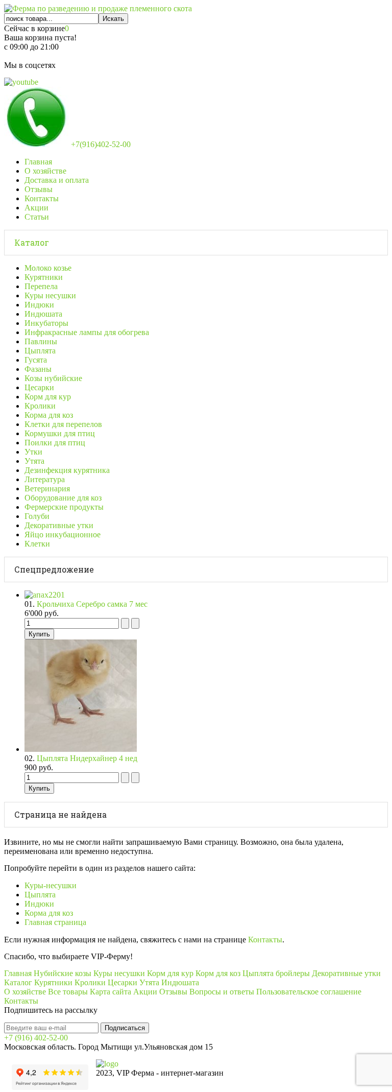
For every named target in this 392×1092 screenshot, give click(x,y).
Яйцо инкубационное (62, 534)
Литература (44, 479)
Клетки (37, 543)
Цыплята (40, 350)
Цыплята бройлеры (276, 973)
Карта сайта (110, 991)
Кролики (40, 405)
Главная (38, 161)
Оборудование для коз (63, 497)
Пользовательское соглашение (308, 991)
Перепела (41, 286)
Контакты (41, 198)
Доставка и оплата (56, 180)
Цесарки (39, 387)
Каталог (31, 242)
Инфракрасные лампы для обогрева (86, 332)
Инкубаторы (46, 323)
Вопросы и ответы (221, 991)
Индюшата (43, 314)
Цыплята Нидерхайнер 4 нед (87, 758)
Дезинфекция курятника (67, 470)
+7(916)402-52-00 (100, 144)
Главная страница (55, 922)
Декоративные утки (58, 525)
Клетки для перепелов (63, 424)
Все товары (68, 991)
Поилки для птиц (54, 442)
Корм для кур (47, 396)
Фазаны (38, 369)
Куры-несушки (50, 885)
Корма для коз (48, 415)
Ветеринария (47, 488)
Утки (33, 451)
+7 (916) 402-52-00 (36, 1037)
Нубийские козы (62, 973)
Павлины (40, 341)
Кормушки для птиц (59, 433)
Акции (36, 207)
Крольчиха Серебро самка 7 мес (92, 604)
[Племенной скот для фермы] (98, 8)
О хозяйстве (45, 171)
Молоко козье (47, 268)
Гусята (35, 359)
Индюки (39, 304)
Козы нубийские (53, 378)
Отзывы (38, 189)
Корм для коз (217, 973)
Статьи (36, 216)
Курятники (43, 277)
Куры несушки (50, 295)
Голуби (37, 516)
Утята (34, 461)
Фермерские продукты (64, 507)
